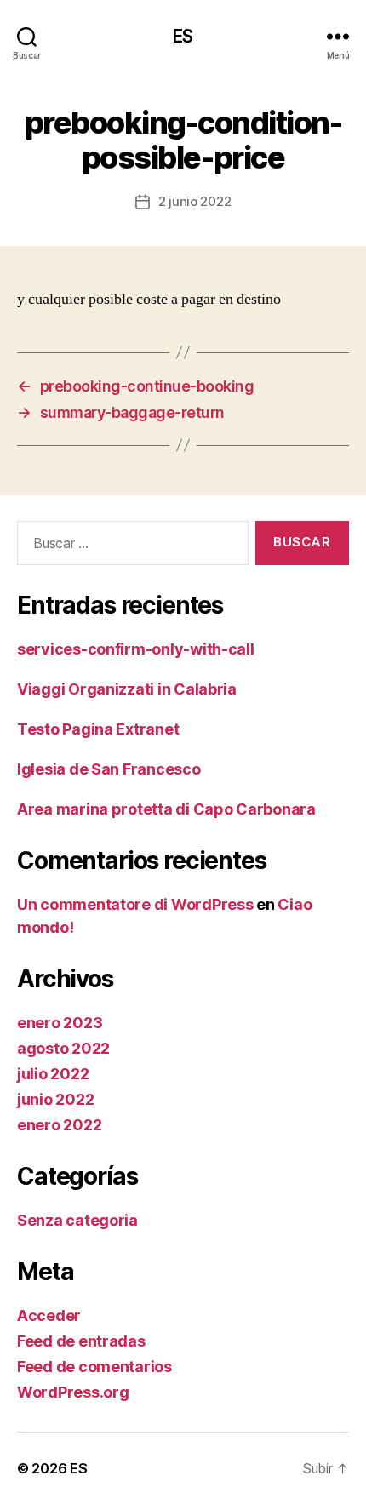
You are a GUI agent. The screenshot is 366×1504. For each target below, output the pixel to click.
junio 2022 (55, 1099)
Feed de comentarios (94, 1366)
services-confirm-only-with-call (135, 649)
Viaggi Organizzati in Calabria (127, 689)
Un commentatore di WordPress (135, 904)
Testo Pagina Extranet (98, 729)
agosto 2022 (63, 1048)
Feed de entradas (81, 1341)
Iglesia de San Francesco (109, 769)
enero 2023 (59, 1023)
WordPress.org (73, 1392)
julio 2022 (53, 1074)
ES (182, 36)
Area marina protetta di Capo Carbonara (166, 809)
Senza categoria (77, 1220)
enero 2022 (59, 1125)
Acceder (49, 1315)
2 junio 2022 (195, 201)
